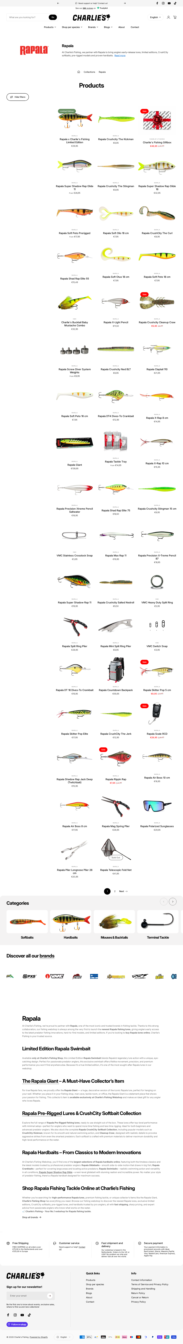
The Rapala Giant (40, 1081)
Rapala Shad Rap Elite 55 (74, 278)
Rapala (75, 136)
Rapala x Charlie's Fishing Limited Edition (75, 141)
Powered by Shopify (39, 1337)
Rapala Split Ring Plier (74, 646)
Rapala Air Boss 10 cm (157, 777)
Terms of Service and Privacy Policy (149, 1284)
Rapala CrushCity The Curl (157, 233)
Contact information (141, 1280)
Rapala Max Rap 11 (115, 555)
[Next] (125, 3)
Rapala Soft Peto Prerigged (74, 233)
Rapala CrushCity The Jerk (115, 733)
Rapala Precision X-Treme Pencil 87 (157, 557)
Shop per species (95, 1284)
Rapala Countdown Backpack (116, 690)
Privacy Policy (138, 1302)
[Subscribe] (50, 1296)
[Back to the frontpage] (78, 72)
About (89, 1297)
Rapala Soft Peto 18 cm (157, 276)
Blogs (89, 1293)
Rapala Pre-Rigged (42, 1113)
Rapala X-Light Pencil (116, 322)
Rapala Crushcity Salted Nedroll (116, 602)
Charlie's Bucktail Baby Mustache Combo (74, 324)
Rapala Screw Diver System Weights (75, 371)
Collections (89, 72)
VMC (74, 319)
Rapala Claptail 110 (157, 369)
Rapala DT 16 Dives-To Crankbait (74, 690)
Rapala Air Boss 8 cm (74, 826)
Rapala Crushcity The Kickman (116, 139)
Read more (119, 55)
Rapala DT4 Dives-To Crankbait (116, 416)
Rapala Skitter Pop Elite (74, 733)
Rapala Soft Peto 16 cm (74, 416)
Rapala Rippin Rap (116, 779)
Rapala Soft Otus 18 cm (116, 276)
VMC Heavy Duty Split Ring (157, 602)
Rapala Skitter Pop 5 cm (157, 690)
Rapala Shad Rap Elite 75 (116, 510)
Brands (89, 1288)
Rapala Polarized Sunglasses (157, 826)
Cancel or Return (140, 1297)
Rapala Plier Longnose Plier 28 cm (74, 872)
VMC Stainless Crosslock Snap (75, 555)
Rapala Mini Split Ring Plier (116, 646)
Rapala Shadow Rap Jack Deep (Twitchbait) (75, 781)
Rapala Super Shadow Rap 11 (74, 602)
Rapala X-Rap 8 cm (157, 417)
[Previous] (58, 3)
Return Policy (138, 1293)
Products (90, 1280)
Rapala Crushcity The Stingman (116, 186)
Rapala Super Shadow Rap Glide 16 (157, 188)
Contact (90, 1302)
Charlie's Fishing (157, 139)
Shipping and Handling (143, 1288)
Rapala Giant (74, 464)
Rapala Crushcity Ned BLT (116, 369)
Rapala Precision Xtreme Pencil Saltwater (74, 510)
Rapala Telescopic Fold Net (116, 870)
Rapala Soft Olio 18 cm (116, 233)
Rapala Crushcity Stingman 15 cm (157, 508)
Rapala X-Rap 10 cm (157, 463)
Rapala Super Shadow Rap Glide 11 (74, 188)
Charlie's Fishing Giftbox (157, 142)
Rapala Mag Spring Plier (116, 826)
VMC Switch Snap (157, 646)
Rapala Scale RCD (157, 733)
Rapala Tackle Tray (116, 461)
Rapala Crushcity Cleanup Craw (157, 322)
